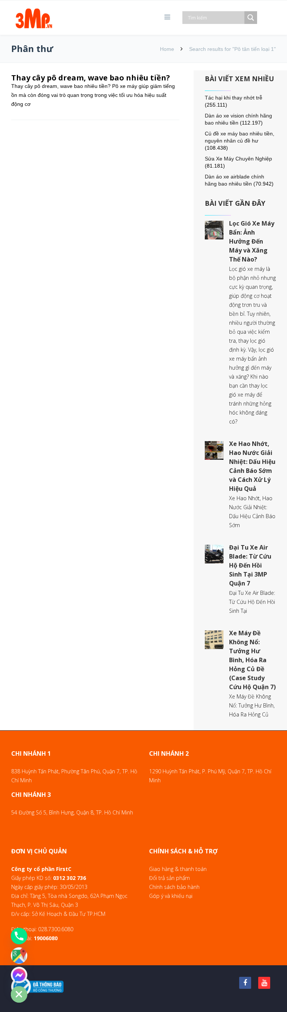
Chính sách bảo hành (174, 886)
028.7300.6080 (55, 929)
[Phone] (19, 936)
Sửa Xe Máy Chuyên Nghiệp (238, 159)
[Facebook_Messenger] (19, 975)
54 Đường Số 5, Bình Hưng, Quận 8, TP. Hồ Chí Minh (72, 812)
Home (167, 49)
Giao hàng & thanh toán (178, 868)
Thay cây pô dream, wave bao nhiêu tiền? (90, 78)
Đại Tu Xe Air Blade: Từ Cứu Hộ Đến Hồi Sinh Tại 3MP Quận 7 (250, 565)
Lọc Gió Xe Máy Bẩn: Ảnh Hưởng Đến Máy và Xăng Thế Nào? (251, 241)
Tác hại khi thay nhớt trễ (233, 98)
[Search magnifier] (250, 17)
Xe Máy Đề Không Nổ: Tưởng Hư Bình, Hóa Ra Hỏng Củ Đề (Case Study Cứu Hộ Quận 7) (252, 660)
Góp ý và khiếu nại (170, 895)
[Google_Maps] (19, 955)
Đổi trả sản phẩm (169, 877)
